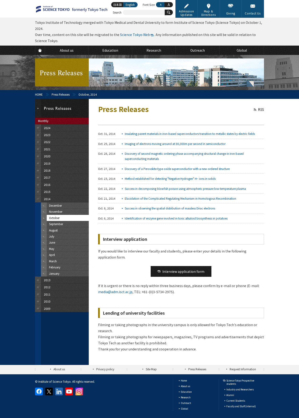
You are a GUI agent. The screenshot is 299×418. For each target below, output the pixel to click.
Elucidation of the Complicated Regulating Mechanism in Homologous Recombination (180, 198)
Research (186, 397)
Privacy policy (105, 369)
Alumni (230, 395)
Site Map (151, 369)
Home (184, 380)
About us (59, 369)
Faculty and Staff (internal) (241, 406)
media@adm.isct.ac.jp (115, 291)
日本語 (117, 5)
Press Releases (61, 94)
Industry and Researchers (240, 389)
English (130, 5)
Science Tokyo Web (135, 34)
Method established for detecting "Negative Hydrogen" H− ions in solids (170, 178)
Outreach (186, 403)
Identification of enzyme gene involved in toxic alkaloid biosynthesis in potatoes (176, 218)
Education (186, 391)
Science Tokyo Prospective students (240, 382)
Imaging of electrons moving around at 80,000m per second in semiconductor (175, 144)
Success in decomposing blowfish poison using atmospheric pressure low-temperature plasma (185, 189)
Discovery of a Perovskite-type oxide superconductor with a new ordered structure (177, 169)
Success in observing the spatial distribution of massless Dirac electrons (170, 208)
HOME (39, 94)
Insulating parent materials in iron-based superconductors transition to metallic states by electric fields (190, 134)
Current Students (235, 400)
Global (184, 408)
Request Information (243, 369)
